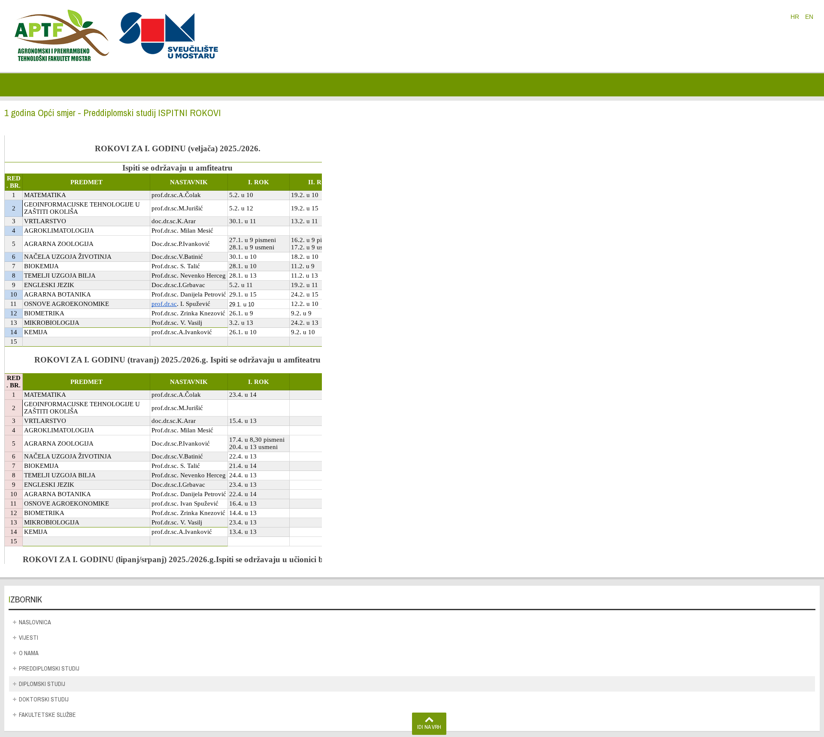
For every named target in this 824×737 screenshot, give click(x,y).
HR (796, 16)
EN (809, 16)
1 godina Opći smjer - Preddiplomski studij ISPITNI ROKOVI (112, 112)
